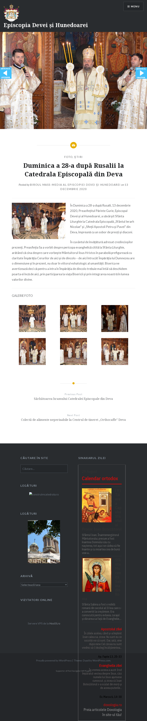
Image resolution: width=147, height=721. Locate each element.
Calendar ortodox (100, 478)
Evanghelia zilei (110, 665)
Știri (78, 156)
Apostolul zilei (111, 629)
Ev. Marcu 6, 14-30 (111, 697)
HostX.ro (54, 623)
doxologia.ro (112, 704)
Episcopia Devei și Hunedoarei (46, 25)
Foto (68, 156)
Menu (135, 6)
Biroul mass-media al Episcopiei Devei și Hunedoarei (75, 184)
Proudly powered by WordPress (54, 660)
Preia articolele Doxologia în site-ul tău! (103, 712)
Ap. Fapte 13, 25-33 (110, 656)
